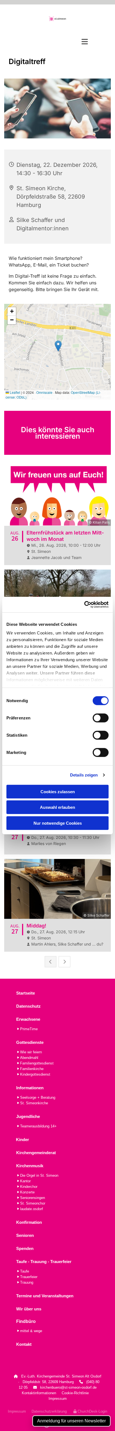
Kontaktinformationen (39, 1393)
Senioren (25, 1235)
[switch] (101, 717)
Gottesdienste (30, 1042)
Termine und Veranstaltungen (44, 1295)
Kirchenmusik (29, 1165)
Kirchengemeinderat (36, 1152)
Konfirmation (29, 1222)
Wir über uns (28, 1309)
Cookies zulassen (57, 791)
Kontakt (24, 1344)
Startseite (25, 993)
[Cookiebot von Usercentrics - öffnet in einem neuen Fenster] (84, 604)
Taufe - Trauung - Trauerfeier (43, 1261)
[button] (57, 41)
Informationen (30, 1087)
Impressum (58, 1398)
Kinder (22, 1139)
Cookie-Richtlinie (75, 1393)
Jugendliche (28, 1116)
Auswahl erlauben (57, 807)
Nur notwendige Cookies (57, 822)
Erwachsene (28, 1019)
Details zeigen (84, 775)
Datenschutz (28, 1006)
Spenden (24, 1248)
